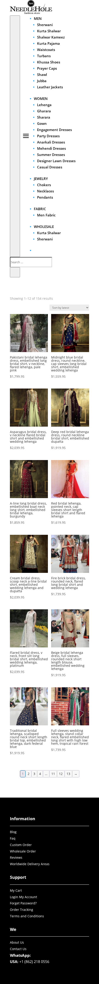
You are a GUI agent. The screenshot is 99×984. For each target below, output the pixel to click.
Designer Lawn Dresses (56, 161)
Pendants (45, 197)
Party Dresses (48, 136)
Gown (42, 123)
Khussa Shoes (48, 62)
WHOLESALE (44, 226)
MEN (38, 18)
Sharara (43, 117)
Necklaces (45, 191)
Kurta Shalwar (49, 31)
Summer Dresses (51, 154)
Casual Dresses (49, 167)
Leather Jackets (50, 87)
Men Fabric (46, 215)
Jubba (42, 80)
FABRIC (40, 208)
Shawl (42, 74)
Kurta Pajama (48, 43)
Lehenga (44, 104)
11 (53, 774)
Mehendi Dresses (51, 148)
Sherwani (45, 24)
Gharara (44, 111)
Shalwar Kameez (51, 37)
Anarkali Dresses (51, 142)
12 (61, 774)
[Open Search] (15, 136)
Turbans (44, 56)
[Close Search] (15, 272)
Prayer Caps (47, 68)
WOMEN (41, 98)
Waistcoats (46, 49)
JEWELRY (41, 178)
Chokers (44, 184)
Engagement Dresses (54, 129)
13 (68, 774)
